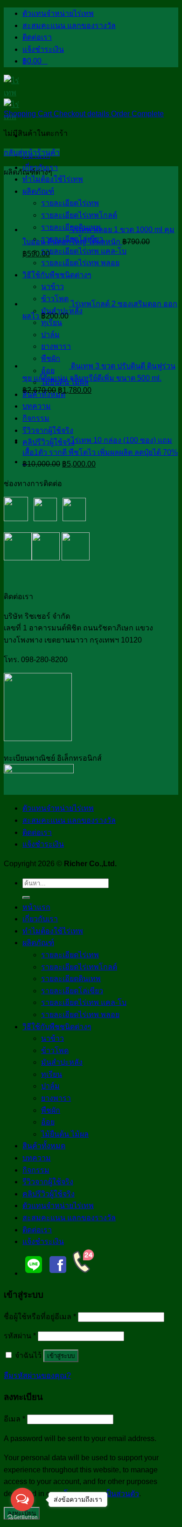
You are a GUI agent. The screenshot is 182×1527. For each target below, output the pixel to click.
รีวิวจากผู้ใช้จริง (47, 1182)
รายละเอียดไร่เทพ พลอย (80, 1014)
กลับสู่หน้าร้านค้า (32, 152)
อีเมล (14, 1419)
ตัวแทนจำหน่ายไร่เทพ (58, 13)
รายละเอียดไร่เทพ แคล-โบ (83, 251)
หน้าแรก (36, 907)
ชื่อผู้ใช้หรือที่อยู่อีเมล (40, 1317)
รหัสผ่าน (20, 1336)
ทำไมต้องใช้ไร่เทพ (52, 179)
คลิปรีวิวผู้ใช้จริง (48, 1194)
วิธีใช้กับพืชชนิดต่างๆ (56, 1027)
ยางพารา (56, 1098)
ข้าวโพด (55, 1050)
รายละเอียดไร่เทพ (70, 955)
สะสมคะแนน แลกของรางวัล (69, 25)
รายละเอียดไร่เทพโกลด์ (79, 967)
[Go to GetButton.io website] (22, 1517)
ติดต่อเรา (37, 37)
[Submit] (26, 897)
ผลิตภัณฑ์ (38, 943)
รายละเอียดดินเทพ (71, 979)
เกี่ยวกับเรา (40, 167)
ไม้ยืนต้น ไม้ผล (65, 1134)
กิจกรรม (35, 1170)
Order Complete (137, 114)
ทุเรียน (51, 1074)
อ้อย (48, 1122)
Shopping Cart (29, 114)
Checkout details (82, 114)
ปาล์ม (50, 1086)
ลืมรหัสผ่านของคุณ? (37, 1375)
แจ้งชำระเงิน (43, 49)
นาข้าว (52, 1038)
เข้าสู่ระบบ (61, 1355)
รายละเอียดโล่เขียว (72, 991)
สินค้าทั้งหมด (43, 1146)
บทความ (36, 1158)
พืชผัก (50, 1110)
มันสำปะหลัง (62, 1062)
